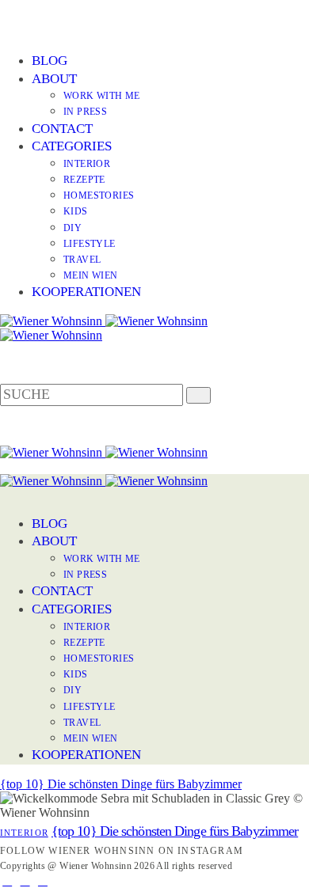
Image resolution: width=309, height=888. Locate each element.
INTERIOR (86, 163)
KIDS (75, 211)
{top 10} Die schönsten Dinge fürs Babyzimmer (121, 784)
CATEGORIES (72, 146)
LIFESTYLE (89, 243)
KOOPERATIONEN (86, 291)
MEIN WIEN (90, 275)
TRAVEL (82, 259)
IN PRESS (85, 111)
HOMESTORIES (98, 195)
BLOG (49, 60)
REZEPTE (84, 179)
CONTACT (62, 128)
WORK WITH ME (101, 95)
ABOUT (54, 78)
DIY (72, 227)
